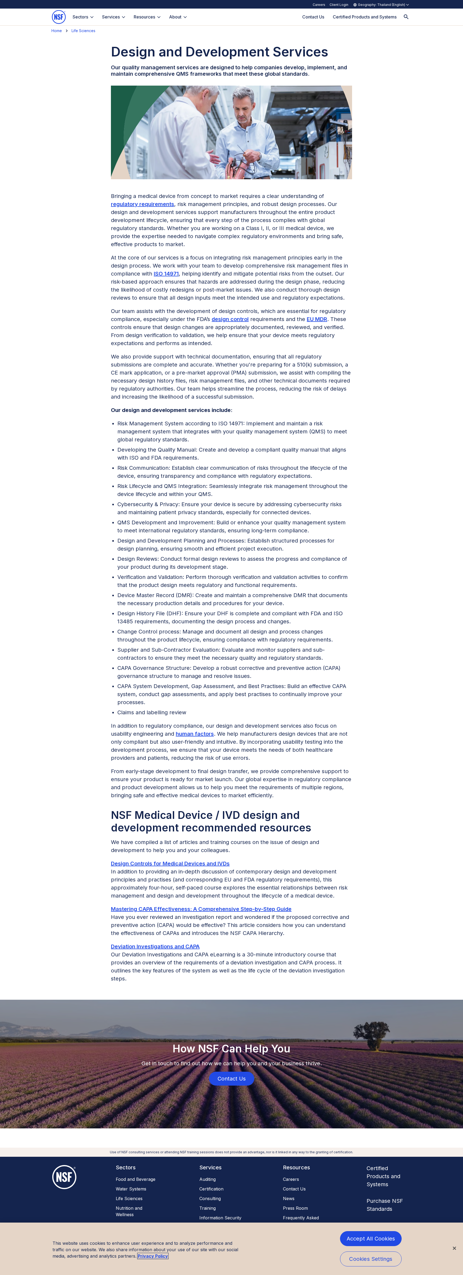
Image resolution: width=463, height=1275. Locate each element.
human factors (195, 734)
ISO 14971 (166, 273)
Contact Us (294, 1189)
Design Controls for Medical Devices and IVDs (170, 863)
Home (56, 30)
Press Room (295, 1208)
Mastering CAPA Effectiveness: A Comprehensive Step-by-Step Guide (201, 909)
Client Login (339, 5)
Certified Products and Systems (383, 1176)
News (288, 1198)
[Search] (406, 17)
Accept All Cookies (371, 1238)
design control (230, 319)
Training (207, 1208)
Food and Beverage (135, 1179)
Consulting (210, 1198)
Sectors (80, 17)
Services (111, 17)
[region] (231, 1249)
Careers (319, 5)
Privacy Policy (153, 1256)
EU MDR (317, 319)
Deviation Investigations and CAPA (155, 946)
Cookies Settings (370, 1259)
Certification (211, 1189)
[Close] (454, 1248)
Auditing (207, 1179)
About (175, 17)
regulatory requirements (142, 204)
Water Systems (131, 1189)
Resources (144, 17)
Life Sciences (83, 30)
